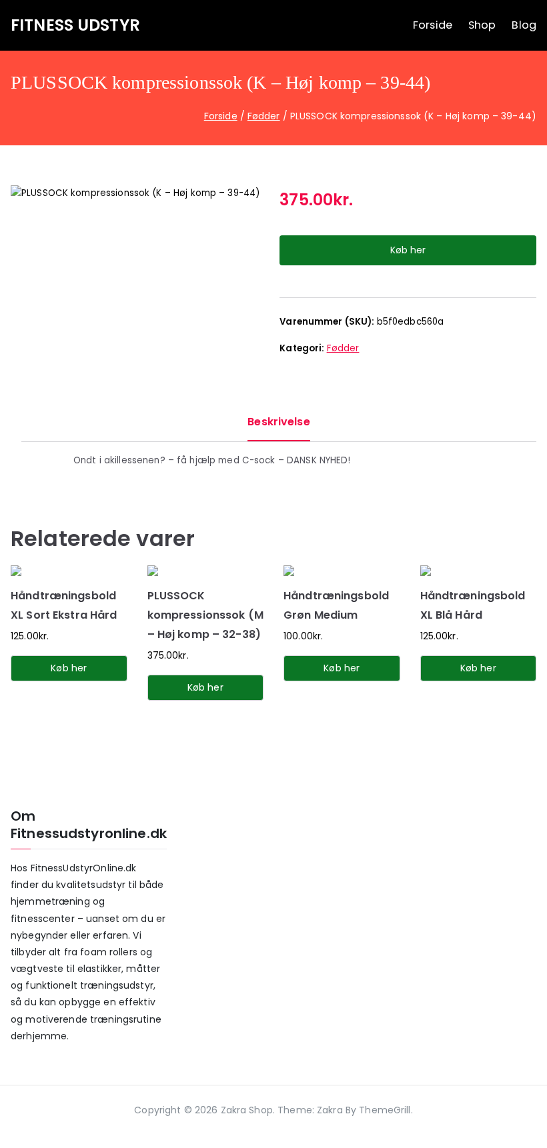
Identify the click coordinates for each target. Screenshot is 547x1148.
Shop (482, 25)
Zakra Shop (247, 1110)
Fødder (263, 116)
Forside (432, 25)
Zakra (330, 1110)
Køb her (408, 250)
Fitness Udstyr (75, 25)
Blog (524, 25)
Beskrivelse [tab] (278, 421)
